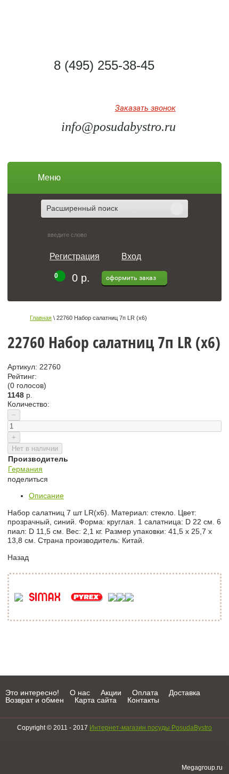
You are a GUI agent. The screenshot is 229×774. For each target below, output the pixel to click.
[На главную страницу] (115, 24)
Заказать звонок (145, 108)
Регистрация (75, 256)
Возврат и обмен (34, 700)
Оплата (145, 692)
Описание (46, 495)
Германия (25, 469)
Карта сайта (96, 700)
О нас (80, 692)
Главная (41, 318)
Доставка (184, 692)
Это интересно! (32, 692)
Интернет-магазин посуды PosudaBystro (150, 727)
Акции (111, 692)
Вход (131, 256)
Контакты (143, 700)
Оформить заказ (131, 278)
